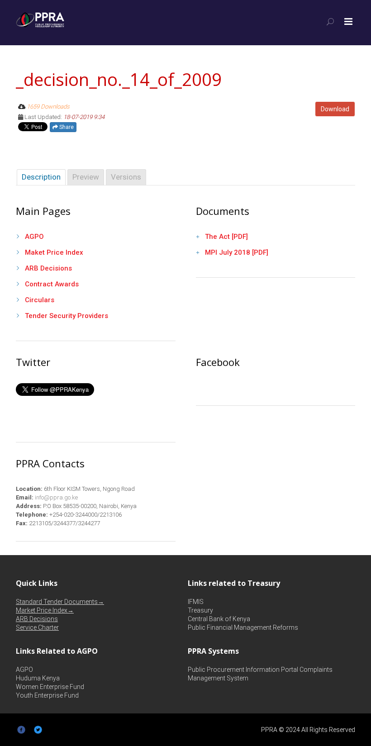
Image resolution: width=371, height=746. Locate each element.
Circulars (39, 300)
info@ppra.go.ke (55, 497)
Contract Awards (52, 284)
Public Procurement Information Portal (243, 669)
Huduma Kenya (38, 678)
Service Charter (37, 627)
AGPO (34, 237)
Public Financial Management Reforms (243, 627)
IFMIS (196, 601)
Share (66, 127)
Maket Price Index (54, 252)
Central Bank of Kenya (219, 618)
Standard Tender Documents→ (60, 601)
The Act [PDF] (226, 237)
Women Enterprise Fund (50, 686)
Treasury (200, 610)
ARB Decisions (48, 268)
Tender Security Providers (66, 316)
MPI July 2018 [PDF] (236, 252)
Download (335, 109)
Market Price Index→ (45, 610)
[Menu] (348, 22)
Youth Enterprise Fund (47, 695)
